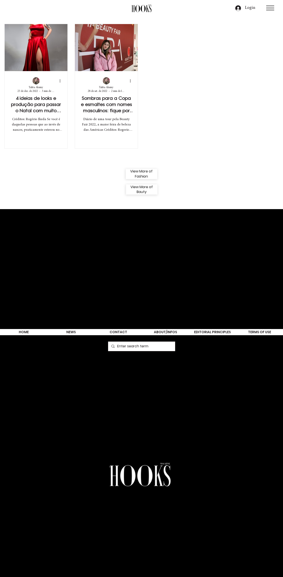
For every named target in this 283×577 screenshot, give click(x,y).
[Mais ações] (61, 81)
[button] (270, 8)
